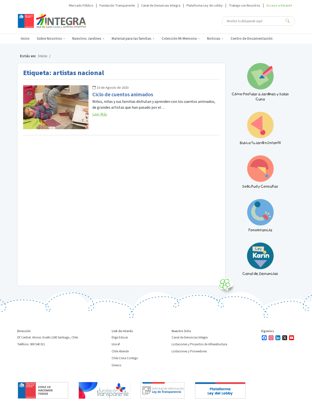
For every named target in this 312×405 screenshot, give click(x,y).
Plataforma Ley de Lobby (204, 5)
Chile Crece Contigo (125, 358)
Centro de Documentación (252, 38)
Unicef (116, 344)
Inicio (25, 38)
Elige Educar (120, 337)
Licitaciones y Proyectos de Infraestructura (199, 344)
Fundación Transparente (117, 5)
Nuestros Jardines (86, 38)
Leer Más (99, 114)
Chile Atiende (120, 351)
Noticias (213, 38)
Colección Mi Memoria (179, 38)
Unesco (116, 365)
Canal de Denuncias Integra (160, 5)
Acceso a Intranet (279, 5)
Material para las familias (131, 38)
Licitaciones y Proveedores (189, 351)
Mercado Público (81, 5)
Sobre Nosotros (49, 38)
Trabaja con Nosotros (244, 5)
